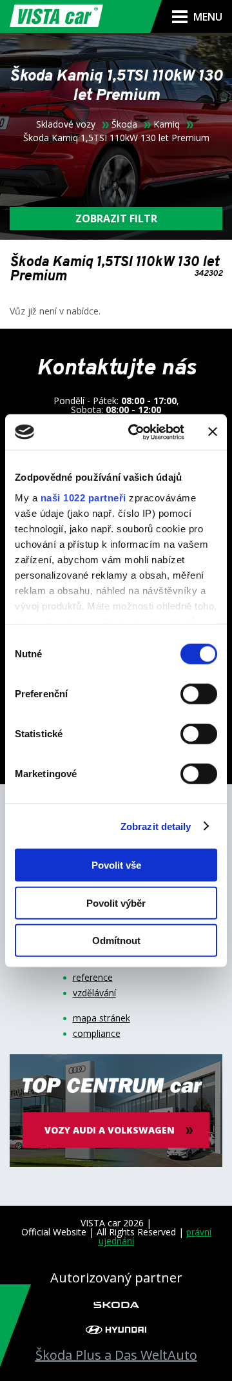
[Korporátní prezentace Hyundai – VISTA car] (116, 1329)
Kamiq (166, 124)
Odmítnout (116, 940)
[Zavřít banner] (212, 431)
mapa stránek (101, 1018)
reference (93, 977)
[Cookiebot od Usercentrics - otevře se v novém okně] (136, 431)
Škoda (124, 124)
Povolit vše (116, 865)
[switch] (198, 694)
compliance (97, 1033)
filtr (116, 218)
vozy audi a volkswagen (109, 1130)
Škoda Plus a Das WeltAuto (116, 1355)
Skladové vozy (65, 124)
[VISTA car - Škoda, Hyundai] (56, 16)
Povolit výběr (116, 902)
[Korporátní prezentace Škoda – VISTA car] (116, 1303)
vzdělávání (94, 993)
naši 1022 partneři (83, 497)
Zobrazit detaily (156, 825)
